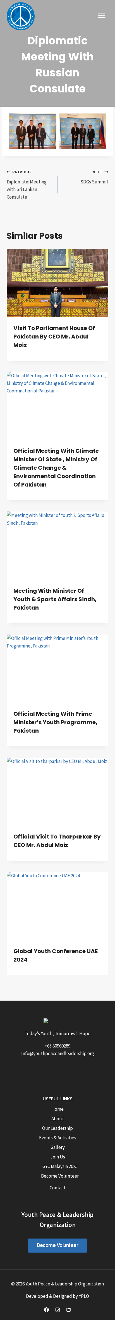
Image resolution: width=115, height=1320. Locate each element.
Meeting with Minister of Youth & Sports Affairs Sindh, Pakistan (55, 599)
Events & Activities (57, 1138)
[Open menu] (101, 15)
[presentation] (57, 283)
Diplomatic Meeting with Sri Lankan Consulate (27, 185)
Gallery (58, 1147)
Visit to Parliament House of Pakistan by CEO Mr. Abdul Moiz (54, 336)
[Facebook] (46, 1309)
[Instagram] (57, 1309)
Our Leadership (57, 1128)
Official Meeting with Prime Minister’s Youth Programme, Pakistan (55, 722)
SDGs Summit (94, 177)
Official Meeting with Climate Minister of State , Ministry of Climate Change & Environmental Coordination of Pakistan (56, 468)
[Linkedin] (68, 1309)
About (57, 1118)
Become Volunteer (60, 1176)
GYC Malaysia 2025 (60, 1166)
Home (57, 1109)
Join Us (57, 1157)
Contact (58, 1188)
